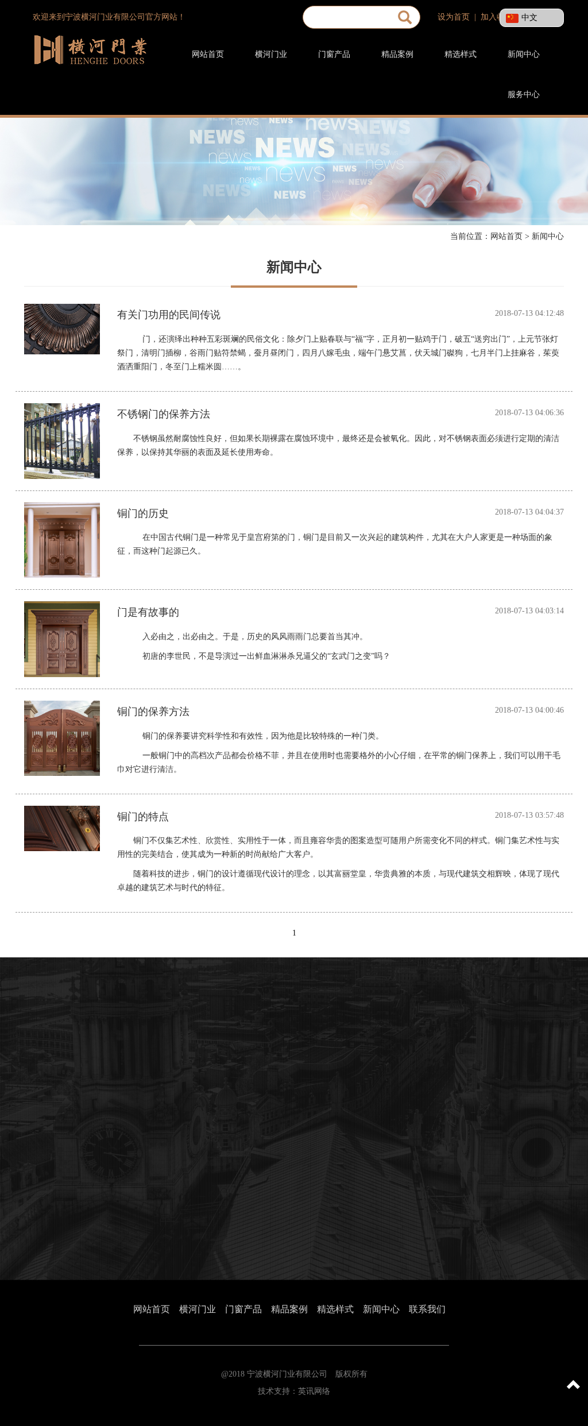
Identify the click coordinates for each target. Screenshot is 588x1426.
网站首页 (208, 54)
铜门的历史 (143, 513)
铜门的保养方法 (153, 711)
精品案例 (397, 54)
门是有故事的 (148, 612)
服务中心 (524, 94)
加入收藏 (497, 17)
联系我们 (427, 1309)
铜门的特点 (143, 816)
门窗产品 (334, 54)
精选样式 (460, 54)
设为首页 (454, 17)
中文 (529, 17)
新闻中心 (524, 54)
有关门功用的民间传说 (168, 315)
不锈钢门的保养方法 (163, 414)
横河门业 (271, 54)
